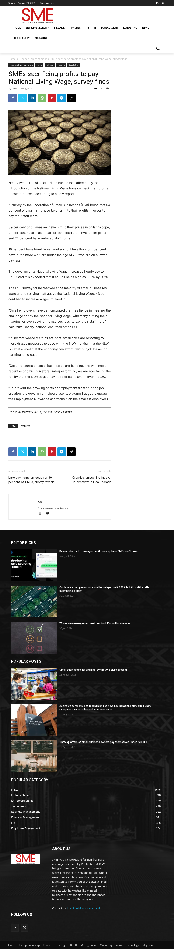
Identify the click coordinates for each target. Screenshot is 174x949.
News (39, 64)
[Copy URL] (71, 98)
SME (14, 88)
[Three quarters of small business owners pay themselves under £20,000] (34, 756)
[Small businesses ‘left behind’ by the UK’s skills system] (34, 684)
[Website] (42, 513)
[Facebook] (12, 98)
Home (12, 59)
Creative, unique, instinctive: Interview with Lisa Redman (91, 480)
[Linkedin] (157, 3)
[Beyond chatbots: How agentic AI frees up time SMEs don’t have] (34, 565)
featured (25, 425)
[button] (158, 48)
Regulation (73, 64)
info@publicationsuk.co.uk (84, 908)
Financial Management (33, 59)
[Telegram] (61, 98)
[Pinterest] (52, 98)
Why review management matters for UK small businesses (94, 623)
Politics (49, 64)
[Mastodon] (49, 513)
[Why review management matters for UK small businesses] (34, 638)
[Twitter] (163, 3)
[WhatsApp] (42, 98)
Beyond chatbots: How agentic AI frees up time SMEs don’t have (98, 551)
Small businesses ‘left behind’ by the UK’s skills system (93, 669)
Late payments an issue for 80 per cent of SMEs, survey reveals (31, 480)
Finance (61, 64)
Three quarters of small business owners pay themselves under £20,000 (103, 742)
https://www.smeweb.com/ (53, 508)
